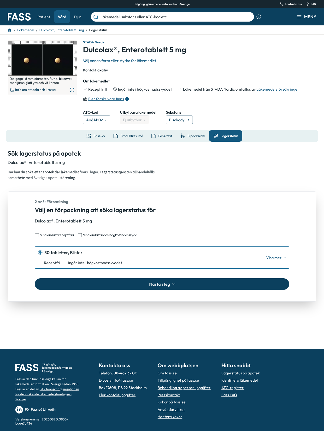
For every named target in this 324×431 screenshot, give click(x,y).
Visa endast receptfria (57, 235)
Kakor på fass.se (172, 402)
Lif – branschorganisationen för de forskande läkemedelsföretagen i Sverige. (47, 394)
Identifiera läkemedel (239, 380)
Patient (43, 16)
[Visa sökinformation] (259, 17)
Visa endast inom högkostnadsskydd (110, 235)
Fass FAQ (229, 394)
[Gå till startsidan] (19, 16)
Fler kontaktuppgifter (117, 394)
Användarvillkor (171, 409)
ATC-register (232, 387)
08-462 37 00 (125, 373)
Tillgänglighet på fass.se (178, 380)
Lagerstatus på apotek (240, 373)
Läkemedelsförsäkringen (278, 89)
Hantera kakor (170, 416)
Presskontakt (169, 394)
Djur (77, 16)
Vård (62, 16)
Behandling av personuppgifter (184, 387)
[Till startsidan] (10, 30)
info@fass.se (122, 380)
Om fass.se (167, 373)
